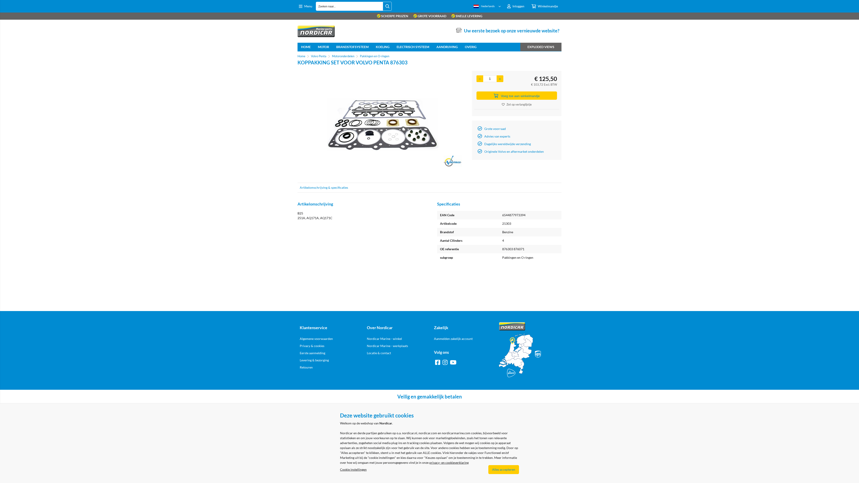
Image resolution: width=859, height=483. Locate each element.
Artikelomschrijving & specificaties (324, 187)
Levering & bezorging (314, 360)
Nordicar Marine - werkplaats (387, 346)
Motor (323, 47)
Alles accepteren (503, 469)
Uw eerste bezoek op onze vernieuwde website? (511, 30)
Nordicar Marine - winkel (384, 339)
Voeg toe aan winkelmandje (520, 96)
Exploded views (540, 47)
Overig (470, 47)
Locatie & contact (379, 353)
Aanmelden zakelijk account (453, 339)
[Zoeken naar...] (387, 6)
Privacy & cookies (312, 346)
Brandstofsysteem (352, 47)
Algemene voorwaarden (316, 339)
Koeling (382, 47)
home (306, 47)
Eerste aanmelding (312, 353)
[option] (383, 124)
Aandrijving (447, 47)
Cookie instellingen (353, 469)
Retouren (306, 367)
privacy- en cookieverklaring (449, 462)
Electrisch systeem (413, 47)
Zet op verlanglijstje (519, 104)
